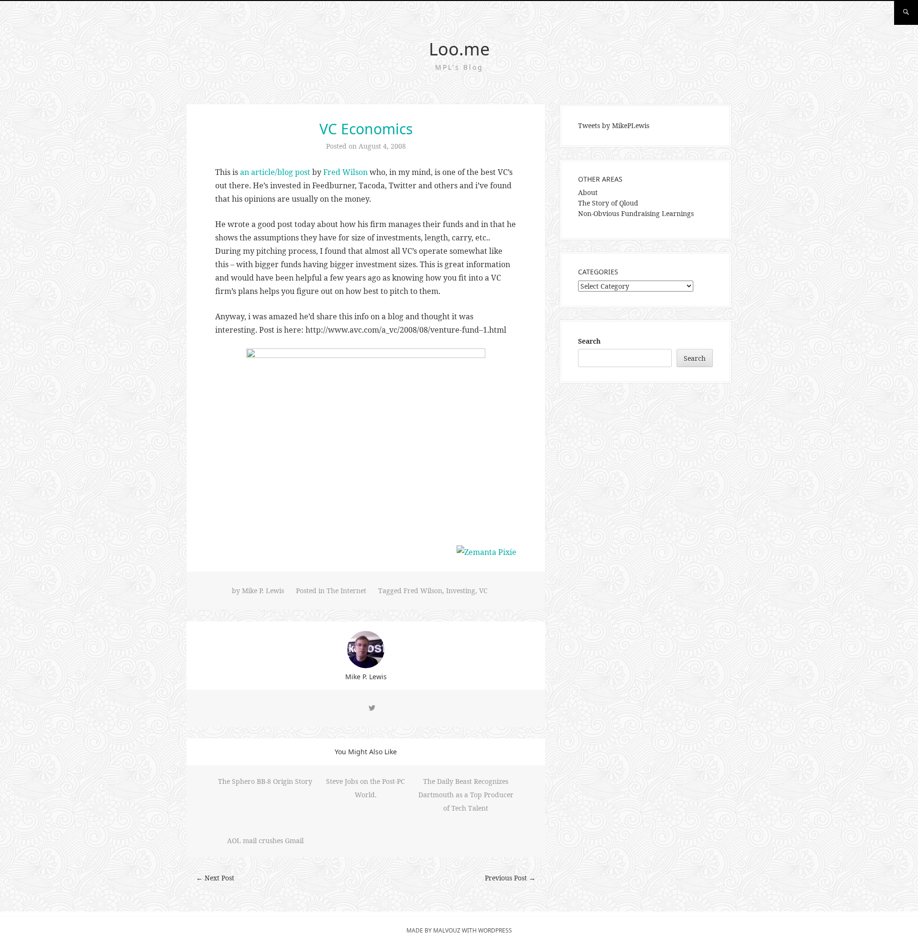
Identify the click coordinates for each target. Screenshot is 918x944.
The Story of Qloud (608, 202)
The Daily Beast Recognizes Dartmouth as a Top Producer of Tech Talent (466, 795)
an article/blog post (275, 172)
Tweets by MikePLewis (613, 125)
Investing (460, 590)
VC (483, 590)
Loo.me (459, 49)
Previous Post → (510, 877)
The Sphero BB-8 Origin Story (265, 781)
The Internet (346, 590)
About (588, 192)
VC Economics (366, 129)
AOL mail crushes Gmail (265, 840)
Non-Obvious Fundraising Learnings (636, 213)
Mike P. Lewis (263, 590)
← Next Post (215, 877)
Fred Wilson (345, 172)
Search (589, 341)
